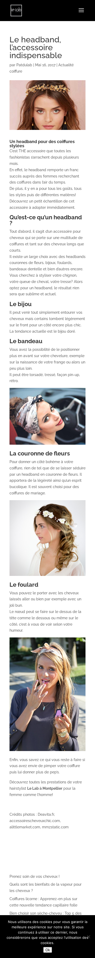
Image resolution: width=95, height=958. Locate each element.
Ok (47, 950)
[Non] (88, 936)
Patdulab (24, 65)
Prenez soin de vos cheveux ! (35, 876)
